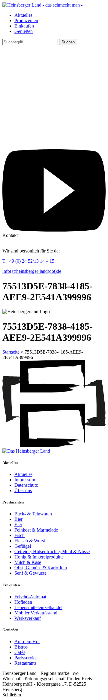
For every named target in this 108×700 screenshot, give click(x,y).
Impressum (24, 479)
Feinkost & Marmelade (36, 529)
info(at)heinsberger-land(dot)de (31, 271)
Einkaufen (24, 25)
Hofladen (23, 602)
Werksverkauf (27, 618)
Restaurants (25, 663)
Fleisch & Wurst (29, 540)
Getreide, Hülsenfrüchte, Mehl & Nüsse (52, 551)
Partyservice (26, 657)
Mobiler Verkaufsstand (35, 612)
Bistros (21, 646)
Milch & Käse (27, 562)
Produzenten (26, 20)
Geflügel (22, 546)
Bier (18, 519)
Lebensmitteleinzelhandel (38, 607)
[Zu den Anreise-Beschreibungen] (26, 451)
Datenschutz (26, 485)
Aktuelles (23, 15)
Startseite (11, 351)
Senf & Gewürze (30, 573)
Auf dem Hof (27, 641)
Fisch (19, 535)
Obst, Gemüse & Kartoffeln (40, 567)
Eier (18, 524)
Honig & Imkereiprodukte (39, 556)
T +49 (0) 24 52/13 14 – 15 (28, 261)
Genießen (23, 31)
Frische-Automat (30, 596)
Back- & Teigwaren (33, 513)
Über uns (23, 490)
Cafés (19, 652)
